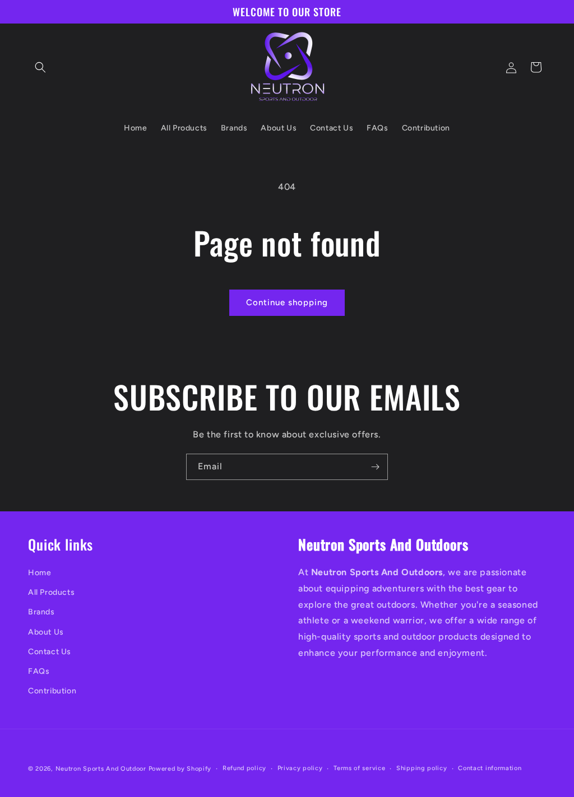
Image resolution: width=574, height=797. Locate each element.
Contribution (52, 691)
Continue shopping (287, 302)
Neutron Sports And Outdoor (100, 768)
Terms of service (359, 768)
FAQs (38, 671)
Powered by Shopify (180, 768)
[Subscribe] (375, 467)
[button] (40, 67)
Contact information (489, 768)
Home (39, 572)
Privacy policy (300, 768)
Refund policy (244, 768)
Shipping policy (421, 768)
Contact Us (49, 651)
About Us (46, 632)
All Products (51, 592)
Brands (41, 612)
